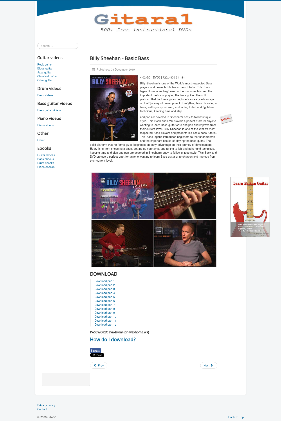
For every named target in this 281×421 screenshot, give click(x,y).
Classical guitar (47, 76)
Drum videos (45, 95)
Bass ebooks (45, 159)
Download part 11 (105, 320)
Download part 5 (104, 297)
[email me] (226, 119)
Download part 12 (105, 324)
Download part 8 (104, 308)
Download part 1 (104, 281)
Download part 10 (105, 316)
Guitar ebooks (46, 155)
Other (40, 140)
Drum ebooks (45, 163)
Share (95, 350)
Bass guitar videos (49, 110)
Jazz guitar (44, 72)
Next (207, 365)
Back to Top (236, 417)
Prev (100, 365)
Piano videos (45, 125)
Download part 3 (104, 289)
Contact (42, 409)
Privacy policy (46, 405)
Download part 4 (104, 293)
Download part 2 (104, 285)
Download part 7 (104, 305)
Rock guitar (44, 64)
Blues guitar (44, 68)
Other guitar (44, 80)
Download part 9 (104, 312)
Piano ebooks (46, 167)
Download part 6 (104, 301)
